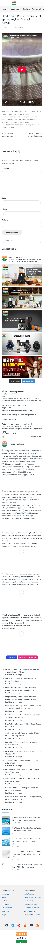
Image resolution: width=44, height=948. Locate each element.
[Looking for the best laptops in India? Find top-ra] (22, 469)
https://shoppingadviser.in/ (17, 405)
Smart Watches (29, 911)
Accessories (14, 9)
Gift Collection (7, 908)
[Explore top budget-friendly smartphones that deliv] (22, 634)
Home (4, 9)
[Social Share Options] (3, 437)
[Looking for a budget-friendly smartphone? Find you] (22, 551)
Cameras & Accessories (32, 897)
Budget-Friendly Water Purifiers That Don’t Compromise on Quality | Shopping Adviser (27, 841)
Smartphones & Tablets (32, 914)
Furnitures (5, 904)
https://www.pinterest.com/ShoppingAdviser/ (25, 429)
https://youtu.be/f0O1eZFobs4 (20, 426)
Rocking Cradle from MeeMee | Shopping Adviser (35, 136)
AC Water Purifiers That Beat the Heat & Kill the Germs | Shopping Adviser (26, 819)
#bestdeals (22, 415)
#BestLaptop (6, 415)
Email (5, 209)
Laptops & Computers (31, 908)
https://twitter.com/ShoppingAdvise (20, 424)
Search (41, 3)
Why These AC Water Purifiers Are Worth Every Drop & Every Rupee (26, 829)
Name (4, 198)
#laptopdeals (31, 415)
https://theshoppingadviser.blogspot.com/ (17, 410)
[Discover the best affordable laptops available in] (22, 510)
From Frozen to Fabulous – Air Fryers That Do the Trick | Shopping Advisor (27, 865)
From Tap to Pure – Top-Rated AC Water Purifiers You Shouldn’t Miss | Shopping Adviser (26, 854)
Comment (6, 168)
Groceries (5, 911)
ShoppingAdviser (16, 391)
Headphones (28, 901)
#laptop (14, 415)
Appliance (5, 894)
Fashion (4, 901)
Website (5, 220)
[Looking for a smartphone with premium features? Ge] (22, 593)
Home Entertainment (31, 904)
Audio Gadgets (29, 894)
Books (4, 897)
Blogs (4, 914)
